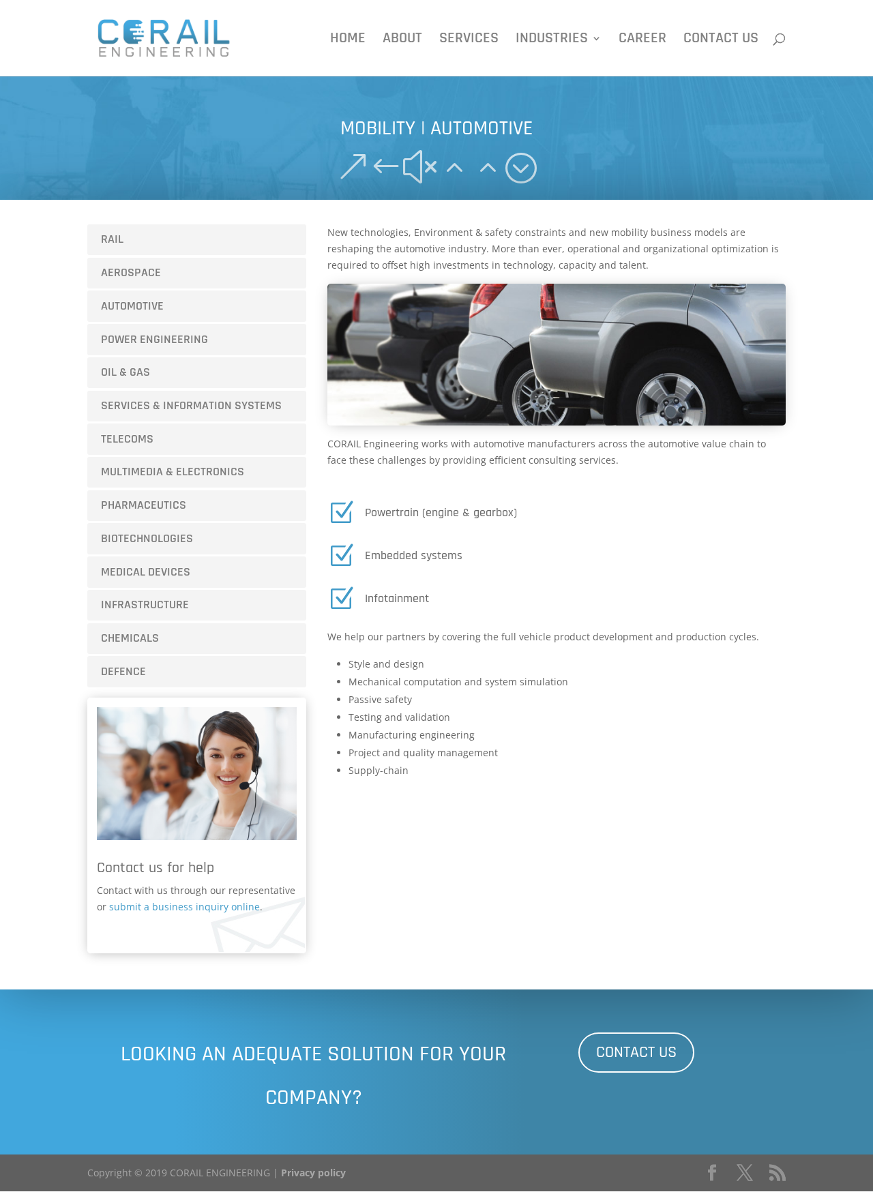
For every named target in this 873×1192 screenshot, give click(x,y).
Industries (552, 40)
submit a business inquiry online (184, 906)
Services (469, 40)
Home (348, 40)
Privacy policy (313, 1172)
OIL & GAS (125, 372)
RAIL (112, 239)
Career (642, 40)
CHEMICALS (130, 638)
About (402, 40)
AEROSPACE (131, 272)
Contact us (720, 40)
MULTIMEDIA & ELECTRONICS (172, 471)
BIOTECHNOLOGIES (147, 538)
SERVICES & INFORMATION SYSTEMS (191, 405)
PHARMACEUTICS (143, 505)
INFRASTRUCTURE (145, 604)
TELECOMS (127, 439)
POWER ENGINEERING (154, 339)
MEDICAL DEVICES (145, 572)
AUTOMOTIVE (132, 306)
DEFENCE (123, 671)
